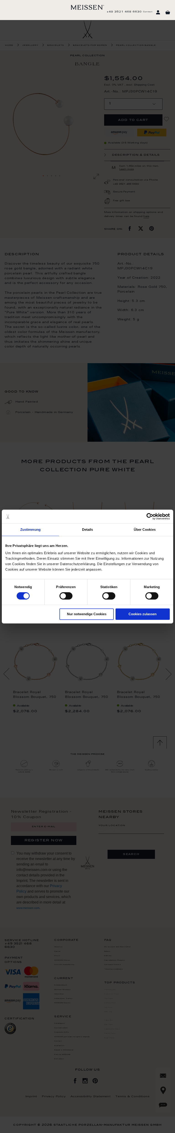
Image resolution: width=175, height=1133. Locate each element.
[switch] (65, 596)
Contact (147, 12)
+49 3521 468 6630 (124, 11)
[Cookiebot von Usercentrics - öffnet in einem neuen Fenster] (150, 516)
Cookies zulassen (143, 614)
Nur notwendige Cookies (86, 614)
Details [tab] (87, 529)
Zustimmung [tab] (30, 529)
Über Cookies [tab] (145, 529)
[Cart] (167, 12)
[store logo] (87, 7)
